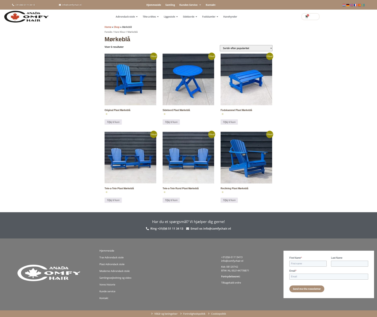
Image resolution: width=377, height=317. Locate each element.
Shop (117, 27)
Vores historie (107, 284)
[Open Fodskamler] (217, 16)
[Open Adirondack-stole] (137, 16)
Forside (108, 31)
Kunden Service (188, 4)
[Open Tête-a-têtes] (158, 16)
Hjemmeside (153, 4)
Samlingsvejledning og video (115, 277)
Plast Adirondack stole (112, 264)
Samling (170, 4)
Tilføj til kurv (113, 122)
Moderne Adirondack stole (114, 271)
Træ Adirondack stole (111, 257)
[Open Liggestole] (177, 16)
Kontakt (210, 4)
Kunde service (107, 291)
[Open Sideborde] (196, 16)
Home (108, 27)
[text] (235, 283)
